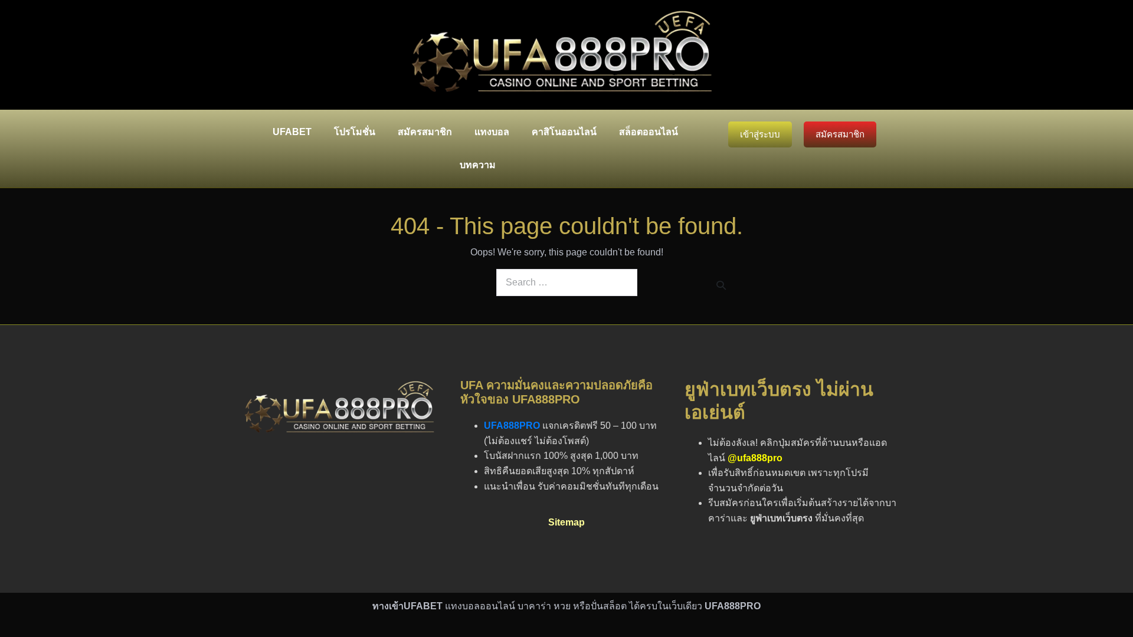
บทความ (478, 165)
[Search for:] (566, 282)
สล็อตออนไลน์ (648, 132)
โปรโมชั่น (354, 132)
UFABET (292, 132)
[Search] (721, 284)
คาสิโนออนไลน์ (564, 132)
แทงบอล (491, 132)
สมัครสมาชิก (425, 132)
